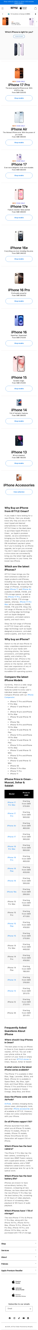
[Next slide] (36, 21)
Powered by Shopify (26, 1326)
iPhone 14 (12, 980)
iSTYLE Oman (15, 1326)
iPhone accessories (22, 1109)
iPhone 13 (12, 991)
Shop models (19, 98)
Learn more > (19, 3)
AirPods (8, 1104)
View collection (19, 492)
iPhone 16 (12, 881)
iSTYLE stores (23, 1059)
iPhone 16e (11, 892)
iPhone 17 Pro (14, 597)
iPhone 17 (14, 589)
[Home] (14, 7)
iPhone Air (26, 589)
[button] (2, 8)
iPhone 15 (12, 936)
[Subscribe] (30, 1308)
